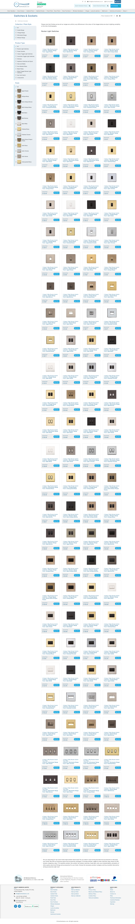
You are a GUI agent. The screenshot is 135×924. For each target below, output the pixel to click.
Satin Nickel (25, 156)
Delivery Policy (92, 893)
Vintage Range (21, 32)
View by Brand (75, 893)
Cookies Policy (92, 895)
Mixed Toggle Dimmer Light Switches (24, 72)
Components (20, 77)
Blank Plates (20, 68)
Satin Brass (25, 145)
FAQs (111, 895)
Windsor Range (21, 37)
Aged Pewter (25, 91)
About (124, 11)
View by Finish (74, 891)
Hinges (87, 11)
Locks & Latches (95, 11)
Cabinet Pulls (30, 11)
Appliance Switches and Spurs (25, 61)
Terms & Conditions (93, 897)
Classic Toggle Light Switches (24, 54)
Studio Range (20, 30)
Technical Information (115, 897)
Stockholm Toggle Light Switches (25, 56)
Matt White (24, 123)
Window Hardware (78, 11)
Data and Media (21, 63)
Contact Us (113, 893)
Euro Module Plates (22, 66)
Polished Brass (25, 129)
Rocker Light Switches (23, 49)
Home (111, 889)
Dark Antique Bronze (27, 101)
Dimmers (19, 59)
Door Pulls (57, 11)
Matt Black (24, 112)
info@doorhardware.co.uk (96, 1)
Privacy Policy (92, 889)
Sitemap (112, 904)
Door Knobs (21, 11)
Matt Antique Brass (26, 107)
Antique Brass (25, 96)
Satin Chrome (25, 151)
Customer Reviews (115, 900)
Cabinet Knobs (40, 11)
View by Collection (76, 895)
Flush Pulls (50, 11)
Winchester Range (22, 35)
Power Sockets (21, 51)
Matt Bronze (25, 118)
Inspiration (112, 902)
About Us (112, 891)
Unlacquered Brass (26, 162)
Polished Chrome (26, 134)
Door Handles (11, 11)
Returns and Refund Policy (95, 891)
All (17, 27)
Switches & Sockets (115, 11)
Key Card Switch (21, 75)
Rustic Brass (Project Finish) (27, 140)
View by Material (75, 889)
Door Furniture (66, 11)
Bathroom (104, 11)
